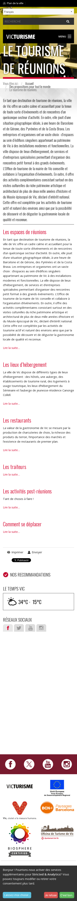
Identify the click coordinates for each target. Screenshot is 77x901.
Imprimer (17, 552)
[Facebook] (10, 764)
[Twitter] (29, 764)
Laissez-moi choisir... (17, 895)
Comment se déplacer (22, 524)
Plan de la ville (15, 3)
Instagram (41, 628)
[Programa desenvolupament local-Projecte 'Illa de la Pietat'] (57, 788)
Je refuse (51, 895)
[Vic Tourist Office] (57, 832)
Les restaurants (17, 420)
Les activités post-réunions (27, 491)
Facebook (8, 628)
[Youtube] (48, 764)
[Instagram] (66, 764)
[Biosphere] (20, 839)
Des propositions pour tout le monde (30, 86)
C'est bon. (66, 895)
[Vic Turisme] (20, 36)
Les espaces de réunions (24, 232)
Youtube (30, 628)
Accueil (29, 83)
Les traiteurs (14, 467)
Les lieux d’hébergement (25, 364)
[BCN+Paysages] (57, 807)
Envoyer (37, 552)
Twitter (19, 628)
